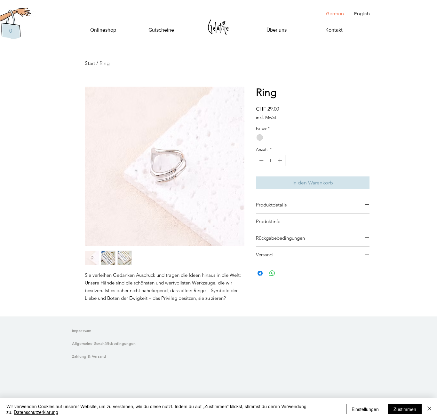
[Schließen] (429, 409)
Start (90, 63)
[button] (10, 31)
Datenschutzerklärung (36, 412)
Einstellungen (365, 409)
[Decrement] (261, 160)
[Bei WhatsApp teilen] (272, 273)
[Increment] (280, 160)
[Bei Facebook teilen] (260, 273)
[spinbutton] (270, 160)
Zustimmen (404, 409)
